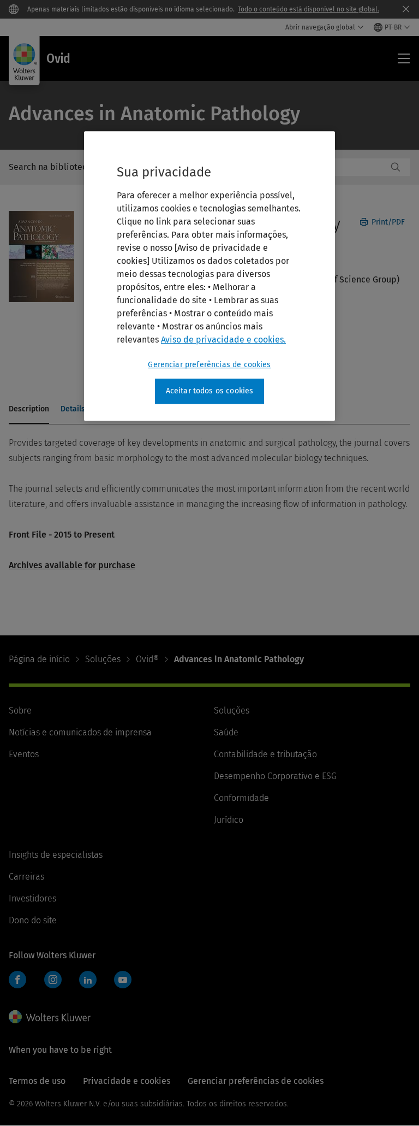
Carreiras (26, 876)
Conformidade (241, 798)
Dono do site (33, 920)
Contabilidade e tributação (265, 754)
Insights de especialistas (56, 855)
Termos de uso (37, 1081)
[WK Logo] (50, 1016)
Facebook (17, 979)
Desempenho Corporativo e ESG (275, 776)
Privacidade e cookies (126, 1081)
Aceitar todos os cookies (210, 391)
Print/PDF (387, 222)
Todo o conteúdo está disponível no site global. (308, 9)
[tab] (29, 410)
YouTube (122, 979)
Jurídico (228, 820)
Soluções (103, 659)
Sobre (20, 710)
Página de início (39, 659)
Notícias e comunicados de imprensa (80, 732)
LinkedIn (88, 979)
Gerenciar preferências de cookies (209, 364)
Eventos (24, 754)
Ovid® (147, 659)
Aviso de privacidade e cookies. (223, 339)
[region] (209, 276)
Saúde (226, 732)
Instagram (53, 979)
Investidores (32, 898)
